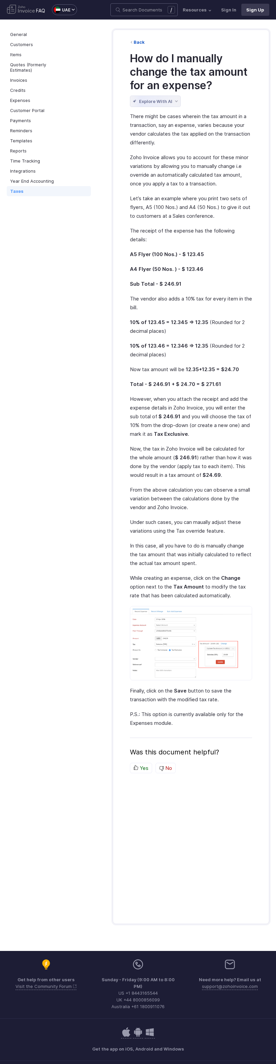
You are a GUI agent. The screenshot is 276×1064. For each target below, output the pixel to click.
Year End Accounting (32, 181)
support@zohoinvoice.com (230, 986)
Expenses (20, 100)
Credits (18, 90)
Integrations (23, 171)
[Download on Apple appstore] (138, 1035)
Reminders (21, 130)
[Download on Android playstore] (126, 1035)
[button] (61, 9)
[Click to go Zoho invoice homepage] (21, 9)
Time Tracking (25, 161)
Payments (20, 120)
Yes (143, 768)
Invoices (18, 80)
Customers (21, 44)
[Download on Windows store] (150, 1035)
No (168, 768)
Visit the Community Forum (44, 986)
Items (16, 54)
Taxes (17, 191)
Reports (18, 150)
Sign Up (255, 9)
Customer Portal (27, 110)
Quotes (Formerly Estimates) (28, 67)
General (18, 34)
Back (139, 42)
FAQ (40, 10)
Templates (21, 140)
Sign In (228, 9)
